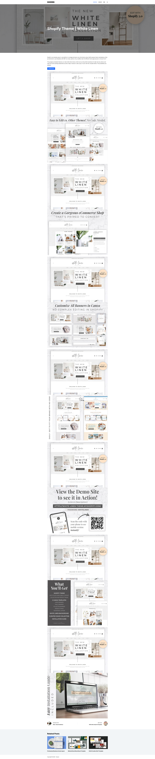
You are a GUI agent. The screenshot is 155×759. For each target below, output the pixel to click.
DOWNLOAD (51, 68)
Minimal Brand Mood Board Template (77, 751)
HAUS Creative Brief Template (96, 751)
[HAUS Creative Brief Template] (98, 742)
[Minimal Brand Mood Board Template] (77, 742)
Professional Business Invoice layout (56, 751)
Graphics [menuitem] (95, 2)
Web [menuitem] (104, 2)
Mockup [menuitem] (100, 2)
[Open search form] (107, 2)
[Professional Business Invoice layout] (56, 742)
